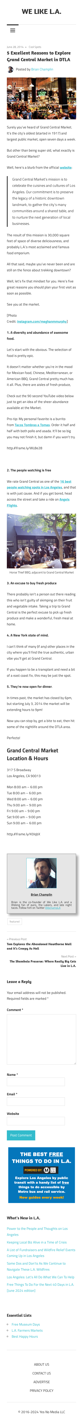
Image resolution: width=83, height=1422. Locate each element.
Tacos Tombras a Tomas (32, 425)
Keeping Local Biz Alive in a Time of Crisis (37, 1242)
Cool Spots (35, 47)
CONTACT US (41, 1373)
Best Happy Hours (25, 1336)
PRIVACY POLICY (41, 1390)
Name (12, 1074)
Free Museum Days (26, 1324)
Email (12, 1094)
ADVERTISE (41, 1382)
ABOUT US (41, 1364)
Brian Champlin (42, 69)
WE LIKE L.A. (41, 11)
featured (15, 921)
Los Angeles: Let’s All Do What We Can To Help (40, 1277)
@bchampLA (52, 908)
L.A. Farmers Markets (27, 1330)
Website (13, 1113)
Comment (15, 1009)
